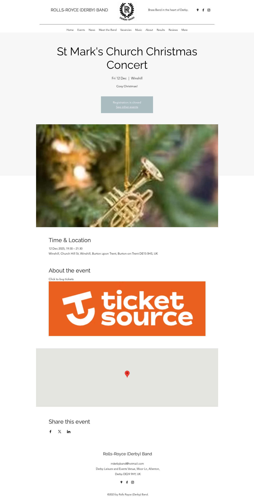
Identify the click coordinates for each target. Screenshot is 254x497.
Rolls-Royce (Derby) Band (127, 453)
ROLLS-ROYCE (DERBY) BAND (79, 9)
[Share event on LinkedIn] (68, 431)
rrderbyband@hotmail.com (127, 463)
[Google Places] (198, 10)
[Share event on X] (59, 431)
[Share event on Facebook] (50, 431)
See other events (127, 107)
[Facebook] (203, 10)
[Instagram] (209, 10)
